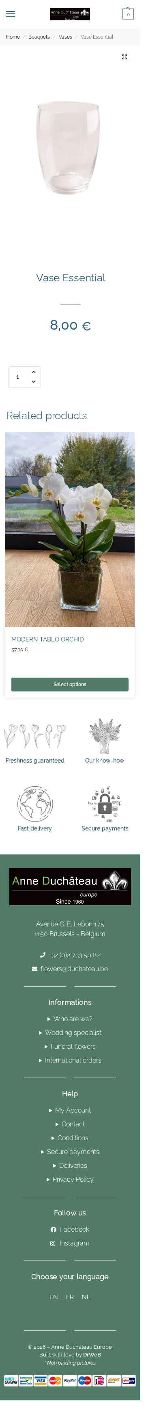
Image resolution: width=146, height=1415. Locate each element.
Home (13, 37)
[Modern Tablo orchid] (70, 529)
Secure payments (105, 828)
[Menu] (18, 14)
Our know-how (105, 760)
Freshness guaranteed (35, 760)
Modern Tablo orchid (47, 639)
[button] (127, 14)
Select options (70, 684)
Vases (65, 37)
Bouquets (39, 37)
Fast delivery (35, 828)
